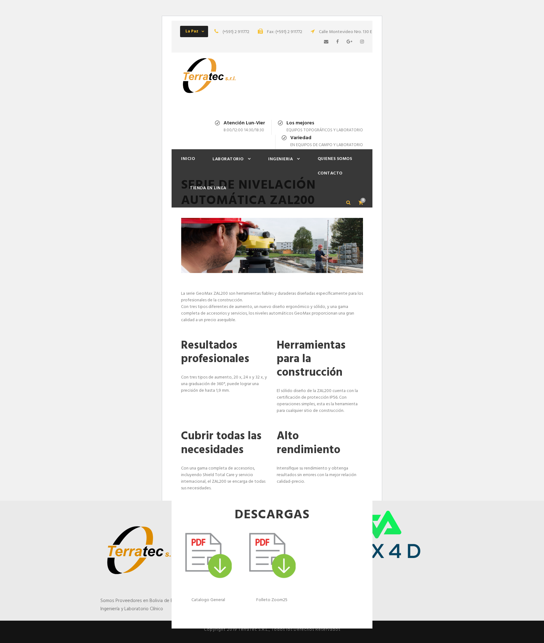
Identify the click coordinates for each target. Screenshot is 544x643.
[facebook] (337, 42)
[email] (326, 42)
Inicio (188, 158)
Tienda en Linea (208, 188)
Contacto (330, 173)
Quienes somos (335, 158)
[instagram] (362, 42)
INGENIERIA (280, 159)
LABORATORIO (228, 159)
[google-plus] (349, 42)
